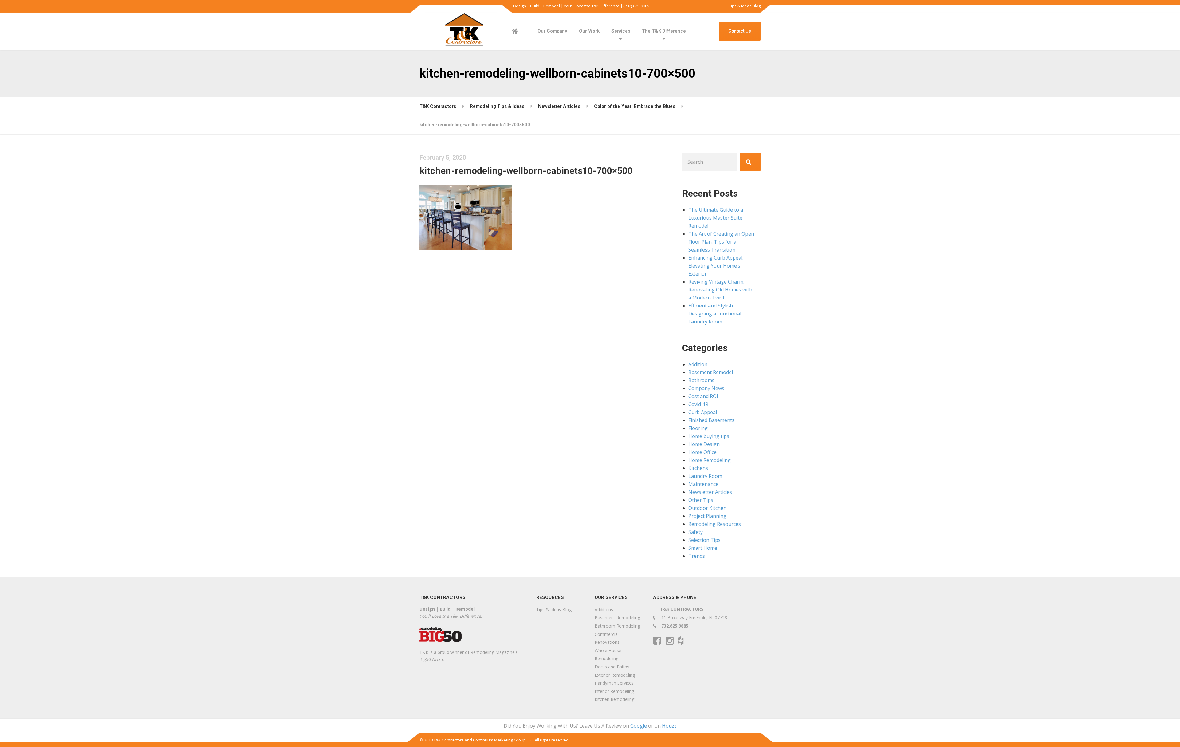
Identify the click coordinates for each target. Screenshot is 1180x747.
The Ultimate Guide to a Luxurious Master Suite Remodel (715, 217)
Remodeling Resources (714, 524)
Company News (706, 388)
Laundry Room (705, 476)
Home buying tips (708, 436)
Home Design (704, 444)
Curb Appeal (702, 412)
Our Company (552, 31)
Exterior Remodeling (615, 675)
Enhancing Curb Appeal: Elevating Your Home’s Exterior (715, 265)
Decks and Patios (612, 667)
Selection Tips (704, 540)
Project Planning (707, 516)
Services (620, 31)
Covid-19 (698, 404)
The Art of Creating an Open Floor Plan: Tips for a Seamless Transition (721, 241)
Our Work (589, 31)
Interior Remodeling (614, 691)
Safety (695, 532)
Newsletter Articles (710, 492)
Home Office (702, 452)
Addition (697, 364)
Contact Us (739, 31)
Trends (696, 556)
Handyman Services (614, 683)
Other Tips (700, 500)
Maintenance (703, 484)
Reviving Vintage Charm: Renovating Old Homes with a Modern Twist (720, 289)
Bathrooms (701, 380)
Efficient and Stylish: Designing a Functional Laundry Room (714, 313)
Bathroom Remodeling (617, 626)
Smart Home (702, 548)
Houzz (669, 725)
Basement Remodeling (617, 617)
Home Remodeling (709, 460)
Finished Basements (711, 420)
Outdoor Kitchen (707, 508)
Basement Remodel (710, 372)
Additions (604, 609)
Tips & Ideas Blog (745, 6)
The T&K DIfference (664, 31)
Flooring (698, 428)
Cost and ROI (703, 396)
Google (638, 725)
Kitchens (698, 468)
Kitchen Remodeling (614, 699)
